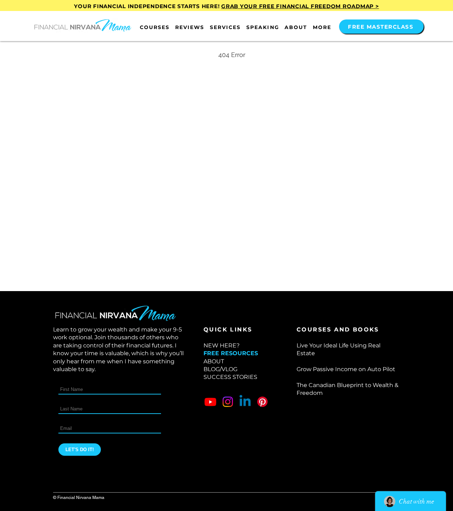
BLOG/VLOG (220, 369)
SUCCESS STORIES (230, 377)
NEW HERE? (221, 345)
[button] (154, 27)
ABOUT (213, 361)
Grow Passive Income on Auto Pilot (346, 369)
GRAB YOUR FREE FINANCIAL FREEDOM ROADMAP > (300, 6)
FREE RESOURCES (230, 353)
